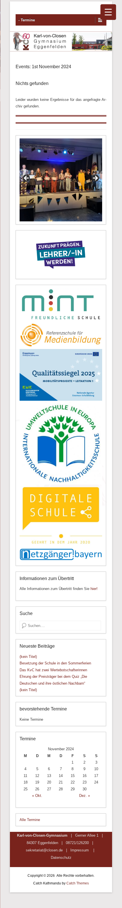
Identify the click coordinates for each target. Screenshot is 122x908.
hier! (94, 589)
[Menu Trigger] (108, 12)
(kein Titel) (28, 656)
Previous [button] (26, 178)
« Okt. (37, 795)
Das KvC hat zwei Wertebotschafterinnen (53, 670)
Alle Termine (30, 820)
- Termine (26, 20)
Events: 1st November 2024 (43, 66)
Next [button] (95, 178)
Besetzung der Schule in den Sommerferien (55, 663)
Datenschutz (61, 857)
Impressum (79, 850)
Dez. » (84, 795)
